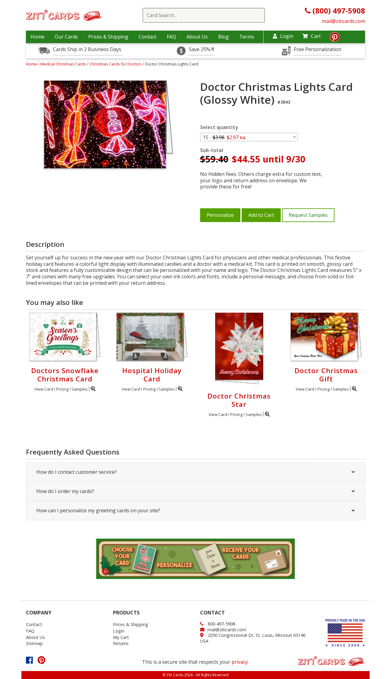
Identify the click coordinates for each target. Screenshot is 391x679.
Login (286, 36)
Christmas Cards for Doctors (116, 64)
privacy (240, 662)
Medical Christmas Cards (63, 64)
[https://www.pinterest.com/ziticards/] (334, 38)
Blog (223, 36)
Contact (147, 36)
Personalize (220, 215)
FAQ (171, 36)
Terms (246, 36)
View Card (44, 389)
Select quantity (219, 127)
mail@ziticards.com (343, 21)
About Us (197, 36)
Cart (316, 36)
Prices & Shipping (108, 36)
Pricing (62, 389)
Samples (79, 389)
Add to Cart (261, 215)
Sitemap (34, 643)
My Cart (121, 637)
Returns (121, 643)
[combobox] (249, 137)
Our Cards (66, 36)
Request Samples (308, 215)
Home (37, 36)
